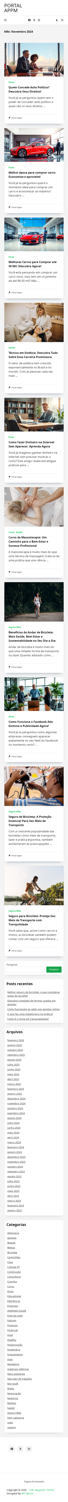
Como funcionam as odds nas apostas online (33, 1009)
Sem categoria (15, 1417)
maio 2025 (13, 1074)
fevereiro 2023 (15, 1205)
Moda (10, 1388)
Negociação (14, 1393)
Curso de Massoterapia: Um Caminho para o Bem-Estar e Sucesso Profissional (28, 541)
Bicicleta (12, 1252)
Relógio (11, 1403)
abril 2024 (13, 1137)
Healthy (11, 1340)
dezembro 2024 (16, 1098)
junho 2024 (13, 1127)
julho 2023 (13, 1181)
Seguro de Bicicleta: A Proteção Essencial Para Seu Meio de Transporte (30, 821)
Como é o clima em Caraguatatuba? (28, 1019)
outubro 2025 (15, 1050)
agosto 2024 (14, 1118)
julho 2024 (13, 1123)
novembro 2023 (16, 1161)
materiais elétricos (18, 1369)
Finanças (12, 1325)
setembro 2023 (16, 1171)
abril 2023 (13, 1195)
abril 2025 (13, 1079)
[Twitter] (34, 20)
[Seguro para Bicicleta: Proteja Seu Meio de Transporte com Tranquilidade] (34, 885)
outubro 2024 (15, 1108)
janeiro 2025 (14, 1093)
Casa (10, 1262)
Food (10, 1335)
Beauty (11, 1242)
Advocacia (13, 1233)
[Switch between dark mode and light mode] (57, 20)
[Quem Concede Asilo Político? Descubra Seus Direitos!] (34, 60)
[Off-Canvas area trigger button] (62, 20)
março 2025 (14, 1084)
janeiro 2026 (14, 1045)
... (44, 106)
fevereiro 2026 (15, 1040)
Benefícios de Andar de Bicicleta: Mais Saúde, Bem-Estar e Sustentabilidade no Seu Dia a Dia (32, 636)
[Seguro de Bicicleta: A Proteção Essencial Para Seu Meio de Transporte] (34, 786)
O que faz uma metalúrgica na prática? (30, 1014)
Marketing (13, 1364)
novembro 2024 (16, 1103)
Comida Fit (13, 1267)
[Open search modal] (5, 20)
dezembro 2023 (16, 1157)
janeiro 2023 (14, 1210)
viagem (11, 1427)
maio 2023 (13, 1191)
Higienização (14, 1344)
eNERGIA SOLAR (16, 1310)
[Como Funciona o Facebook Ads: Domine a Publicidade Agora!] (34, 694)
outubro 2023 (15, 1166)
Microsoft (12, 1383)
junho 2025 (13, 1069)
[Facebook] (29, 20)
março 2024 (14, 1142)
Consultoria (14, 1276)
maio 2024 (13, 1132)
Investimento (15, 1354)
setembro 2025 (16, 1054)
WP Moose (27, 1493)
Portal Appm (17, 118)
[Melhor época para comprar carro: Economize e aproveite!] (34, 145)
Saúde (12, 347)
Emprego (12, 1306)
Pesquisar (12, 964)
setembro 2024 (16, 1113)
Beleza (11, 1247)
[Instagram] (39, 20)
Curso (11, 532)
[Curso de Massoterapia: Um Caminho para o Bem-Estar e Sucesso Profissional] (34, 507)
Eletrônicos (13, 1301)
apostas (11, 1237)
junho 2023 (13, 1186)
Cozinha (12, 1281)
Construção (14, 1272)
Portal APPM (13, 8)
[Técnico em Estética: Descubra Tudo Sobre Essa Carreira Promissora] (34, 322)
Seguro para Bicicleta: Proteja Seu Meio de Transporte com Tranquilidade (32, 920)
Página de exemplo (34, 1481)
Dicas (11, 82)
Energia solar (15, 1315)
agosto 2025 (14, 1059)
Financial (12, 1330)
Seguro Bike (15, 627)
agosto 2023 (14, 1176)
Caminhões (13, 1257)
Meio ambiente (16, 1374)
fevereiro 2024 (15, 1147)
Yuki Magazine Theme (41, 1490)
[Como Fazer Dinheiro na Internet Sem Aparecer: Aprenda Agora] (34, 414)
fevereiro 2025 (15, 1089)
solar (10, 1422)
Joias (10, 1359)
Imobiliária (13, 1349)
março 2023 (14, 1200)
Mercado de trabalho (19, 1378)
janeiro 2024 (14, 1152)
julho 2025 (13, 1064)
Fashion (11, 1320)
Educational (14, 1296)
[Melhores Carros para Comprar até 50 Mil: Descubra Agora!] (34, 234)
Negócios (12, 1398)
